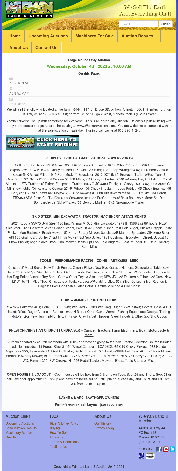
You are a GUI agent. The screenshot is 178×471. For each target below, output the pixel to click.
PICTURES (17, 103)
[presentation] (89, 81)
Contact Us (46, 47)
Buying (55, 427)
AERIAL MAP (19, 93)
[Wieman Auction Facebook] (159, 448)
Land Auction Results (21, 427)
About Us (18, 47)
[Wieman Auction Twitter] (172, 448)
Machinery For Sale (95, 36)
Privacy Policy (104, 427)
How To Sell (58, 432)
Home (15, 36)
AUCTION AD (19, 82)
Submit (165, 24)
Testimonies (58, 446)
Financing (57, 437)
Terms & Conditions (64, 441)
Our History (102, 423)
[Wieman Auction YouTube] (166, 448)
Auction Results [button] (137, 36)
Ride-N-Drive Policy (64, 423)
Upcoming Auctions (48, 36)
